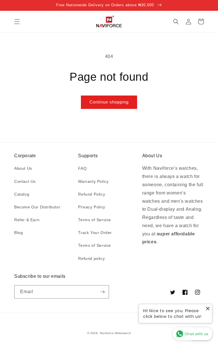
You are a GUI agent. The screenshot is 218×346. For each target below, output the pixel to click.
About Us (23, 168)
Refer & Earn (26, 219)
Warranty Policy (93, 181)
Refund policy (91, 258)
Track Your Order (95, 232)
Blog (18, 232)
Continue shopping (109, 102)
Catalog (21, 194)
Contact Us (25, 181)
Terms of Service (94, 219)
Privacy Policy (91, 207)
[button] (17, 21)
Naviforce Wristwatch (115, 333)
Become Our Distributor (37, 207)
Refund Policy (91, 194)
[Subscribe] (102, 292)
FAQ (82, 168)
